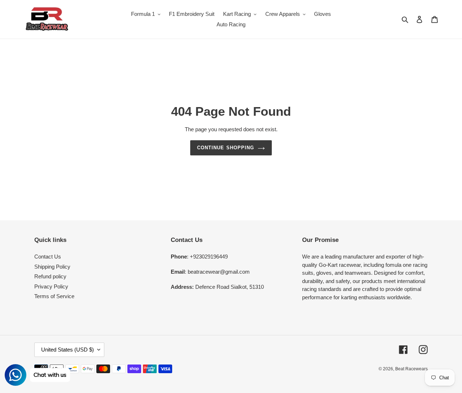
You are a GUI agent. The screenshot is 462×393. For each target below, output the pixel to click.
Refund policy (50, 276)
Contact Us (47, 256)
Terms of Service (54, 296)
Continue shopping (225, 147)
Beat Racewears (411, 368)
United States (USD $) (67, 349)
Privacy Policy (51, 286)
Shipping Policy (52, 267)
